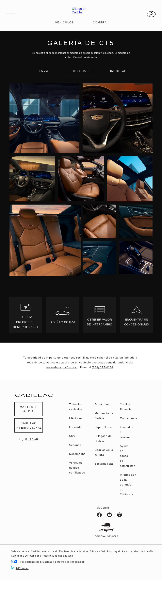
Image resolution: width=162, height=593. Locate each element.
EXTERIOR (118, 70)
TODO (43, 70)
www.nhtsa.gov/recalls (61, 367)
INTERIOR (81, 70)
